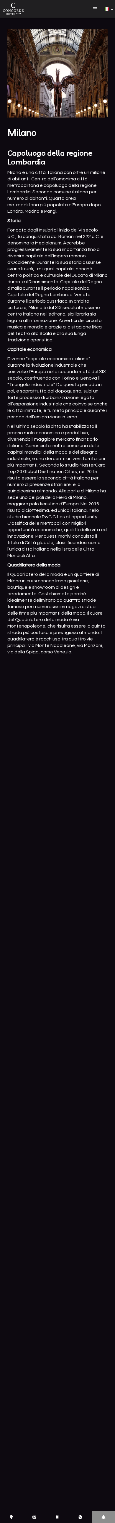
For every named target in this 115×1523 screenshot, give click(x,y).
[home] (13, 9)
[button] (95, 9)
